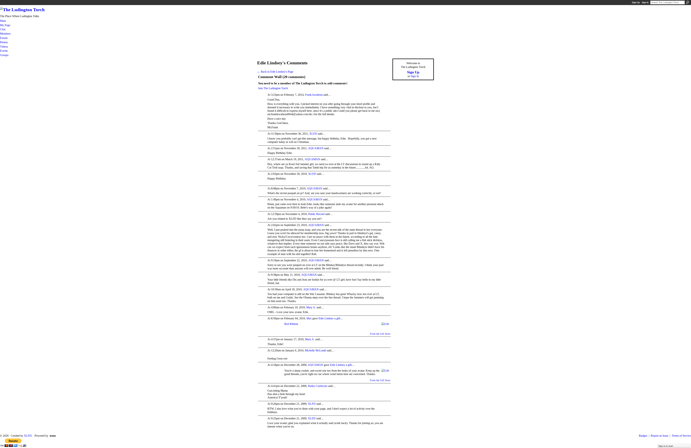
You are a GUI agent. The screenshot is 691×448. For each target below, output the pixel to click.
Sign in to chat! (666, 446)
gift (338, 318)
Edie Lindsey (326, 318)
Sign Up (636, 2)
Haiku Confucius (317, 385)
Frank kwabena (314, 94)
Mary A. (311, 307)
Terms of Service (681, 435)
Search (687, 2)
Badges (643, 435)
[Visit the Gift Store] (385, 323)
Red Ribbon (291, 323)
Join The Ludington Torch (273, 88)
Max (309, 318)
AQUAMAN (316, 148)
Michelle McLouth (315, 350)
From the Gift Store (380, 333)
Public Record (316, 214)
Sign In (645, 2)
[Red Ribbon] (275, 328)
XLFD (313, 133)
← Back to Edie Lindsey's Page (275, 71)
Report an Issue (659, 435)
